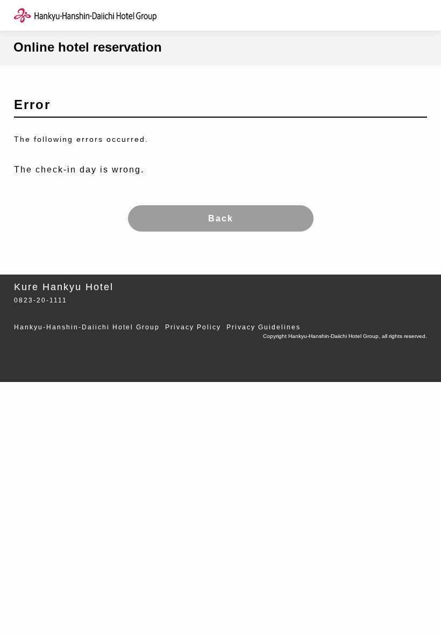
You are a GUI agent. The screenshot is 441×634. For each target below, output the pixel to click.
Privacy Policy (193, 327)
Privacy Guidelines (263, 327)
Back (220, 218)
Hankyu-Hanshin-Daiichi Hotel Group (87, 327)
